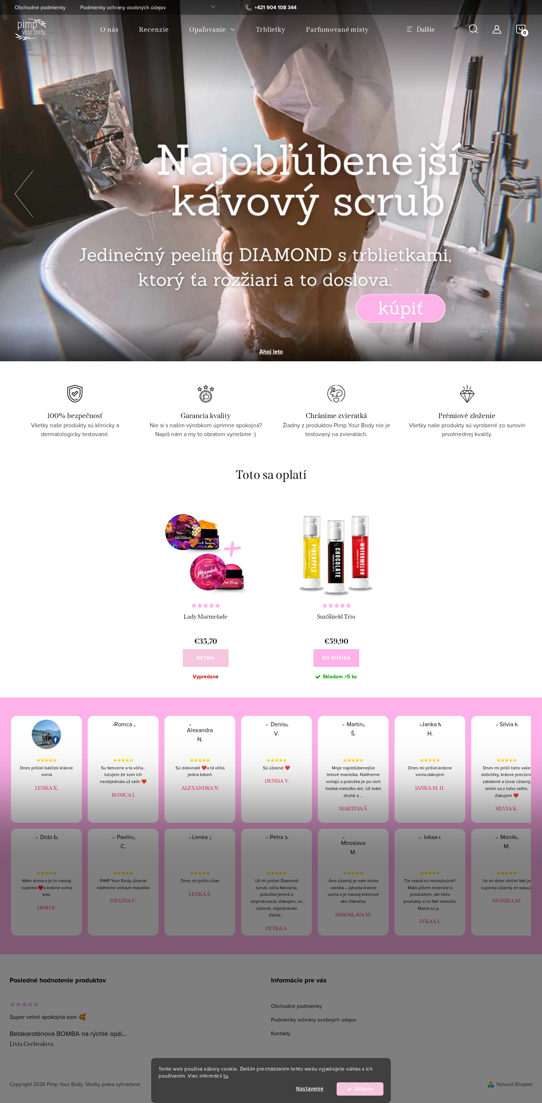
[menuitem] (109, 29)
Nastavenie (309, 1089)
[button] (24, 192)
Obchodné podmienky (40, 7)
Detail (206, 657)
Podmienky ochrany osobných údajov (123, 7)
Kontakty (281, 1033)
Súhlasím (363, 1088)
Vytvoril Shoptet (514, 1084)
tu (225, 1075)
